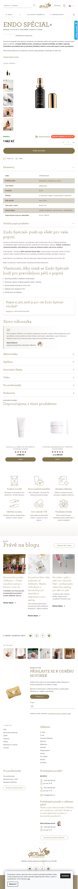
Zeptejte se (9, 311)
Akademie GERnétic (10, 782)
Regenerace (43, 181)
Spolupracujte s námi (10, 779)
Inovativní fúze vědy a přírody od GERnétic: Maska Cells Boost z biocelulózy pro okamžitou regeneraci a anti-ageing (39, 588)
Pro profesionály (9, 776)
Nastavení (12, 884)
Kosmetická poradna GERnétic (54, 837)
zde (28, 879)
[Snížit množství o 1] (63, 142)
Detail (20, 459)
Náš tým (43, 741)
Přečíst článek (8, 603)
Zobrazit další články (64, 545)
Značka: (9, 63)
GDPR (5, 735)
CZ (72, 6)
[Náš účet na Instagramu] (36, 636)
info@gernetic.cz (49, 795)
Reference (43, 744)
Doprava (6, 738)
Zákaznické (43, 185)
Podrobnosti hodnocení (24, 36)
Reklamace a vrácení (10, 744)
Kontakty (43, 762)
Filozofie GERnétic (46, 738)
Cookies (6, 748)
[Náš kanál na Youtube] (30, 636)
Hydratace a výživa (54, 181)
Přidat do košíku (39, 150)
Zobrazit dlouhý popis (11, 57)
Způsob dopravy (44, 136)
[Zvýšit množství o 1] (74, 142)
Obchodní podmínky (10, 732)
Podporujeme (45, 750)
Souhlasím (65, 876)
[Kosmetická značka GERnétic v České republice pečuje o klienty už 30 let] (14, 564)
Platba (5, 741)
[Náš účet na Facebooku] (43, 636)
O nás (42, 735)
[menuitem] (13, 15)
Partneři (43, 747)
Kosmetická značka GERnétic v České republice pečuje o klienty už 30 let (13, 582)
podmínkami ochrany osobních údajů (59, 714)
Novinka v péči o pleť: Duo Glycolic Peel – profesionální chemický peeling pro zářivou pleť (63, 584)
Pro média (43, 756)
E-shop (42, 732)
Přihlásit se (39, 696)
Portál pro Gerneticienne (14, 788)
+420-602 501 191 (49, 780)
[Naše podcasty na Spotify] (49, 636)
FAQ (4, 729)
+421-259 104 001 (49, 788)
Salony (42, 753)
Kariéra (42, 759)
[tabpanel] (20, 436)
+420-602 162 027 (49, 827)
